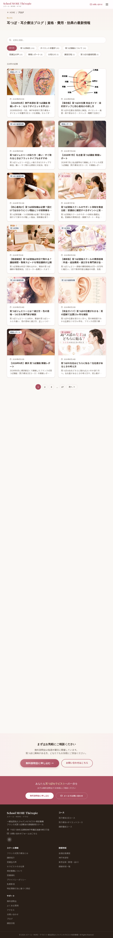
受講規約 (11, 875)
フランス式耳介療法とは (17, 853)
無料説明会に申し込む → (40, 763)
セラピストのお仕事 (15, 866)
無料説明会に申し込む (39, 795)
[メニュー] (107, 4)
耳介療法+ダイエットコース (71, 822)
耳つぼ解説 (27, 48)
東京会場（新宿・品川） (69, 862)
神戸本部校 (63, 857)
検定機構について (14, 870)
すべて (12, 48)
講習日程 (69, 54)
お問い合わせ (12, 914)
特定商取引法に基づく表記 (18, 888)
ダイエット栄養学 (49, 48)
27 (62, 386)
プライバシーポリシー (16, 879)
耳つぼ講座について (75, 48)
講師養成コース (65, 826)
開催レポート (35, 54)
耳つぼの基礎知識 (89, 54)
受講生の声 (15, 54)
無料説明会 (12, 901)
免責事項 (11, 884)
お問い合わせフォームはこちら (23, 833)
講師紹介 (11, 857)
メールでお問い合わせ (73, 795)
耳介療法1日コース (67, 817)
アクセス (10, 910)
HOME (12, 12)
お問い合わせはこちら (77, 762)
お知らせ (53, 54)
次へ (70, 386)
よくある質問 (12, 905)
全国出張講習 (64, 853)
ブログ (10, 918)
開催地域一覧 (64, 866)
